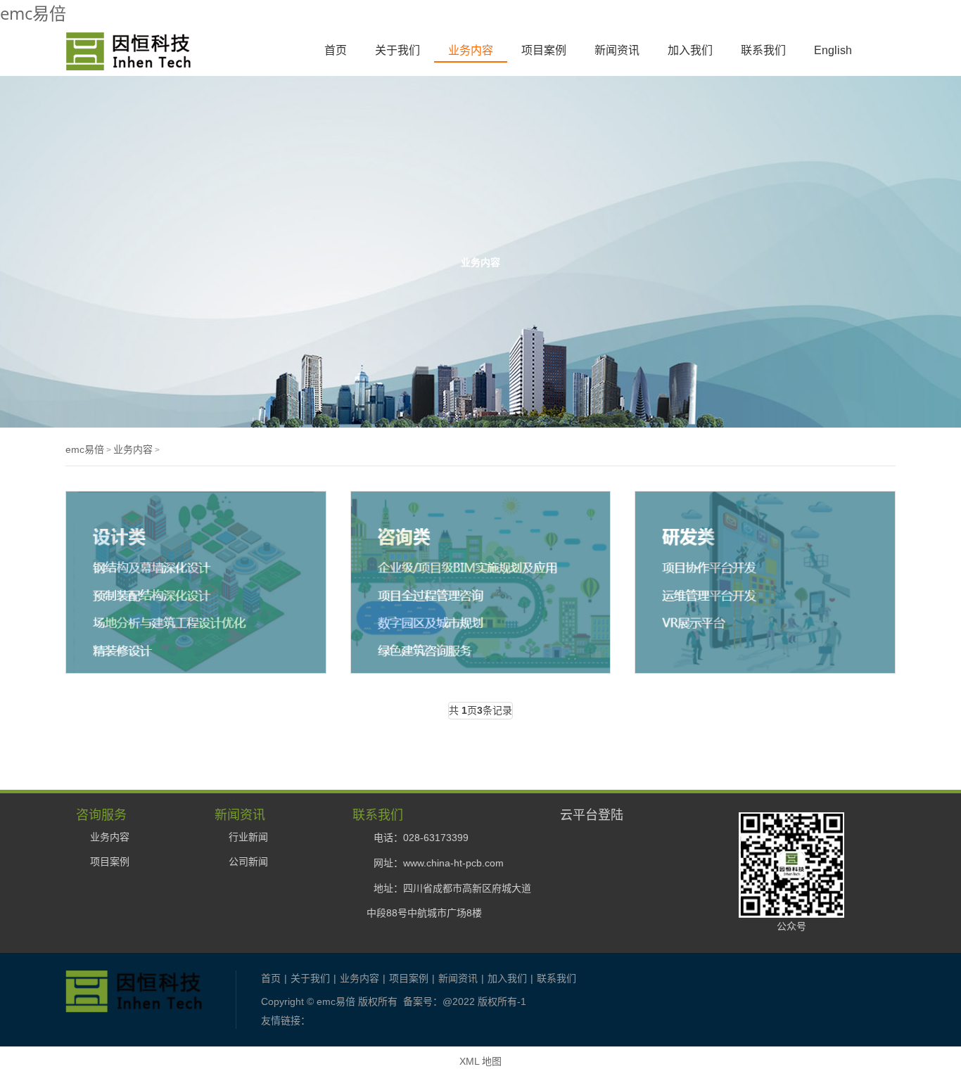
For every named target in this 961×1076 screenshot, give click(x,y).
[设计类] (196, 582)
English (833, 50)
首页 (335, 50)
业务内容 (470, 50)
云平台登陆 (591, 814)
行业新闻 (248, 837)
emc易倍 (33, 13)
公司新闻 (248, 861)
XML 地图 (480, 1061)
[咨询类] (481, 582)
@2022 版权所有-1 (484, 1001)
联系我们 (763, 50)
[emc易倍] (128, 62)
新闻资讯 (616, 50)
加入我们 (690, 50)
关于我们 (397, 50)
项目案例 (543, 50)
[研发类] (765, 582)
